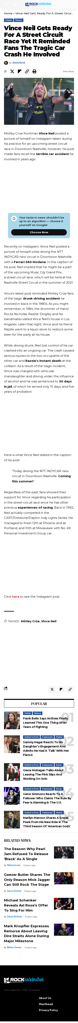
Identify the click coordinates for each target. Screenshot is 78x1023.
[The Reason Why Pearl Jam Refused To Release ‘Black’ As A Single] (64, 852)
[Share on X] (12, 71)
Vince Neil (48, 621)
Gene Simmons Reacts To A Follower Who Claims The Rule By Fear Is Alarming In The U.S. (47, 798)
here (15, 596)
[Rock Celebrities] (39, 4)
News (18, 20)
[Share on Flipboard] (19, 71)
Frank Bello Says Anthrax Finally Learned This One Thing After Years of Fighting (45, 723)
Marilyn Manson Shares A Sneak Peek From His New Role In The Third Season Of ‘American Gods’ (47, 822)
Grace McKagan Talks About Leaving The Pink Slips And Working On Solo (43, 774)
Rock (59, 765)
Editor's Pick (32, 737)
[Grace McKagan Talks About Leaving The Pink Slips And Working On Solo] (12, 772)
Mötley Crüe (30, 621)
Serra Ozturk (14, 891)
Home (8, 13)
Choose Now (39, 232)
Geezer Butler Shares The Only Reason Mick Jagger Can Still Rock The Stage (27, 880)
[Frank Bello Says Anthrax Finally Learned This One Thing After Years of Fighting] (12, 720)
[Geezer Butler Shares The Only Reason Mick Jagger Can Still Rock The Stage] (64, 878)
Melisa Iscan (13, 865)
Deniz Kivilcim (14, 916)
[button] (7, 4)
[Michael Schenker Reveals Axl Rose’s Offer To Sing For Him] (64, 904)
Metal (9, 20)
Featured (47, 737)
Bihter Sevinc (14, 947)
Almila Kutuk (18, 62)
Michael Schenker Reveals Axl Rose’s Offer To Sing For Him (26, 905)
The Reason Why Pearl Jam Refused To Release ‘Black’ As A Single (26, 854)
